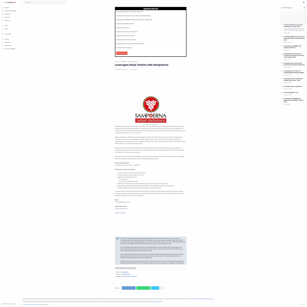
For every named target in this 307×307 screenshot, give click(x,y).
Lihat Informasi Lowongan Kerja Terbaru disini (202, 298)
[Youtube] (10, 304)
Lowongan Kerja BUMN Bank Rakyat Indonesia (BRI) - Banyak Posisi (134, 19)
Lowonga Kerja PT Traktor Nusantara (126, 39)
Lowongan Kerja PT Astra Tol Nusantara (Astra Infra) (130, 43)
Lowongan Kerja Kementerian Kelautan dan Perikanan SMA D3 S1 (294, 64)
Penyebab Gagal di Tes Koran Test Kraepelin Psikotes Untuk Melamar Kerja (294, 38)
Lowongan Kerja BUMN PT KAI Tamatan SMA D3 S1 (129, 11)
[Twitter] (7, 304)
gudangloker (125, 272)
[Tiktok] (15, 304)
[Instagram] (5, 304)
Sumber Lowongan (120, 213)
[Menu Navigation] (3, 2)
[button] (304, 2)
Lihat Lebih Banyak (122, 53)
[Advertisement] (151, 84)
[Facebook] (3, 304)
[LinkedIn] (12, 304)
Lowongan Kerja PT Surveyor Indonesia (126, 31)
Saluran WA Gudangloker (130, 276)
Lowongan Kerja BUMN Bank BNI (125, 23)
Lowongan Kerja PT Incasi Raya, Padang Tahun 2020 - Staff (293, 79)
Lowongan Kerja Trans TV (123, 27)
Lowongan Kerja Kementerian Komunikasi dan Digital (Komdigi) (133, 15)
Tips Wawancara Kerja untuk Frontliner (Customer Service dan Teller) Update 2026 (294, 55)
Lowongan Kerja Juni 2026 (33, 304)
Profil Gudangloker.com (291, 92)
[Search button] (24, 2)
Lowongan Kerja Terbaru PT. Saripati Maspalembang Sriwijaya (294, 71)
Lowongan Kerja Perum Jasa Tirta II (125, 35)
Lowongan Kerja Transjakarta (124, 47)
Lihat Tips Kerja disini (157, 301)
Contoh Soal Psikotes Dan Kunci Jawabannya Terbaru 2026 (293, 25)
